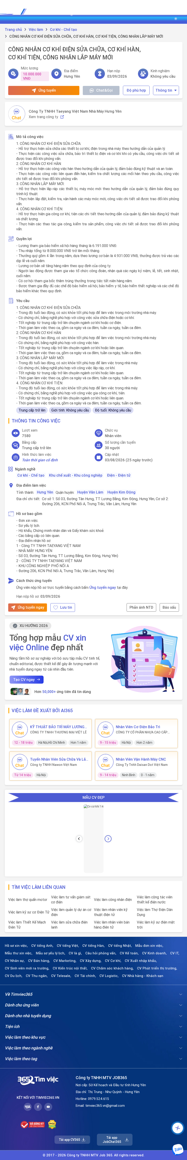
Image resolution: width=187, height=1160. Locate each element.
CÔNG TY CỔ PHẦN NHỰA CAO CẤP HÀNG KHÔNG (141, 732)
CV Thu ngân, (37, 976)
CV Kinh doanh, (154, 953)
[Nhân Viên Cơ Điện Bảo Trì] (106, 730)
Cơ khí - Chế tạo (30, 475)
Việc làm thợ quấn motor (27, 899)
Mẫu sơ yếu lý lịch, (50, 953)
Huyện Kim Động (121, 492)
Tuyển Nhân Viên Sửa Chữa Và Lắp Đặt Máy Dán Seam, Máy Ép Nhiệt (59, 759)
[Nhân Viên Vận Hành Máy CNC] (106, 762)
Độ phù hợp (136, 90)
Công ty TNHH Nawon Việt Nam (53, 765)
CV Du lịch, (13, 976)
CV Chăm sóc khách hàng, (112, 968)
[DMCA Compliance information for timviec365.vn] (52, 1124)
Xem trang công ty (43, 117)
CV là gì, (75, 953)
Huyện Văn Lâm (90, 492)
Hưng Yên (45, 492)
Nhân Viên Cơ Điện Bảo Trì (138, 727)
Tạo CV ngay (24, 679)
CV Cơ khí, (113, 961)
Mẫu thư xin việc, (18, 953)
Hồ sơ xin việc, (16, 946)
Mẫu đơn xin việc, (149, 946)
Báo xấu (169, 607)
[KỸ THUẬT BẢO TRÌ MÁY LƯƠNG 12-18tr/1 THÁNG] (20, 730)
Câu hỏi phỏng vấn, (100, 953)
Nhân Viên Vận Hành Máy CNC (141, 759)
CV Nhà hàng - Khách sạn (142, 976)
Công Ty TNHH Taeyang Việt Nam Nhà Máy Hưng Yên (75, 111)
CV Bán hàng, (39, 961)
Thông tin (164, 90)
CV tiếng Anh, (42, 946)
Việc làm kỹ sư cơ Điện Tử (28, 912)
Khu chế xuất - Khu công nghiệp (75, 475)
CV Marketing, (64, 961)
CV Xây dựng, (90, 961)
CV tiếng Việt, (68, 946)
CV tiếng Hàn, (93, 946)
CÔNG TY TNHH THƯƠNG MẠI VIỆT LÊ (58, 732)
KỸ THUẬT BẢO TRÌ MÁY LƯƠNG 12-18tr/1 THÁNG (57, 727)
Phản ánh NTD (141, 607)
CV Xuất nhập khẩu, (141, 961)
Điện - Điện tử (118, 475)
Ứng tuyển (47, 90)
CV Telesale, (61, 976)
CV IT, (174, 953)
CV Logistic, (109, 976)
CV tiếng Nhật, (120, 946)
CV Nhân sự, (15, 961)
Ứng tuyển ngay (102, 587)
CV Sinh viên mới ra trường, (27, 968)
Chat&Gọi (104, 90)
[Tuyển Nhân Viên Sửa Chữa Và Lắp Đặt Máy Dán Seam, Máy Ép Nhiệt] (20, 762)
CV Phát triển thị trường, (157, 968)
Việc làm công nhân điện (113, 899)
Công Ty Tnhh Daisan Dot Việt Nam (142, 765)
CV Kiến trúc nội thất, (70, 968)
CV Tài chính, (85, 976)
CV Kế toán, (129, 953)
